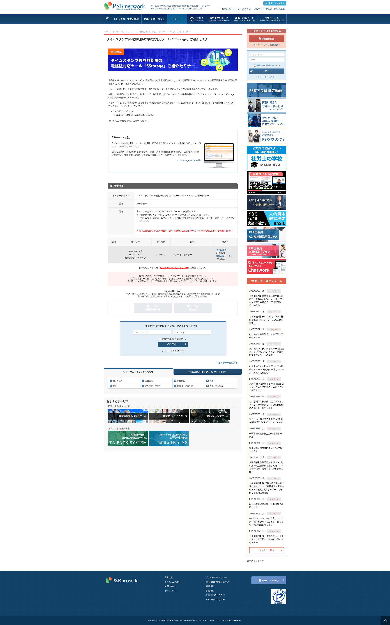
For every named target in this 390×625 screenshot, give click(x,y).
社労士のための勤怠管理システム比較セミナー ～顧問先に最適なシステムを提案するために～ (266, 369)
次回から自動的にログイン (174, 339)
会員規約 (210, 590)
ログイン (174, 344)
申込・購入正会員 (193, 308)
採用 (211, 381)
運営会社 (169, 577)
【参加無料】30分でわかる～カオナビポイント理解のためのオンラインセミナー (266, 539)
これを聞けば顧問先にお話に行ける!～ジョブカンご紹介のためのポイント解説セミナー (266, 387)
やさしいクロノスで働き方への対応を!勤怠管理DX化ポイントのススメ (266, 420)
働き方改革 (118, 381)
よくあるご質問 (172, 582)
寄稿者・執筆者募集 (275, 9)
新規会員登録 (268, 38)
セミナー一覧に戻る (228, 362)
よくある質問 (244, 9)
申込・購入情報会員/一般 (153, 308)
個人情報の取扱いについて (218, 582)
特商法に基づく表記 (215, 595)
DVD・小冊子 (196, 19)
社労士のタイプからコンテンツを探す (208, 371)
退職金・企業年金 (185, 386)
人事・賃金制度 (216, 386)
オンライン (274, 291)
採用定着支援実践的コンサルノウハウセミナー (266, 449)
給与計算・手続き (153, 386)
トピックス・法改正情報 (126, 19)
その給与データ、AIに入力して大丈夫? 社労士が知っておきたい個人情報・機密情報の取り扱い (266, 521)
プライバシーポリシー (216, 577)
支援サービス (272, 19)
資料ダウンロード (219, 19)
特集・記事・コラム (154, 19)
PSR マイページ (270, 580)
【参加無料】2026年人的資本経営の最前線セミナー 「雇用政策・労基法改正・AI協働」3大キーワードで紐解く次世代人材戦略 (266, 488)
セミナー (177, 19)
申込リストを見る (276, 3)
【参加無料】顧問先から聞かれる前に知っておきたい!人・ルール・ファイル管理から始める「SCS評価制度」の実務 (266, 301)
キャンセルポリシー (215, 599)
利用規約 (210, 586)
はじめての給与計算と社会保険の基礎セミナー (266, 336)
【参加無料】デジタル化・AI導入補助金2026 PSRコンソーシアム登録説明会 (266, 319)
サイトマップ (171, 590)
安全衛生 (181, 381)
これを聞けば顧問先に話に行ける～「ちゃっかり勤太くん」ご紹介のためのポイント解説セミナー (266, 404)
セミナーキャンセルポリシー (174, 267)
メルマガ (258, 9)
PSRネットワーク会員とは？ (266, 44)
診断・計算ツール (244, 19)
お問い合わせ (228, 9)
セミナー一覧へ (266, 550)
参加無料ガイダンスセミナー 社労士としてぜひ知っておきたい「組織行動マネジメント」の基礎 (266, 351)
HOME (106, 32)
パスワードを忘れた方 (173, 351)
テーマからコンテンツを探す (140, 372)
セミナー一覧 (118, 32)
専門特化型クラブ (255, 561)
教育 (115, 386)
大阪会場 (274, 329)
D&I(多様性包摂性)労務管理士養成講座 (265, 435)
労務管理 (149, 381)
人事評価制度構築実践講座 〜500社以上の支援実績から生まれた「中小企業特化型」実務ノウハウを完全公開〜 (266, 467)
